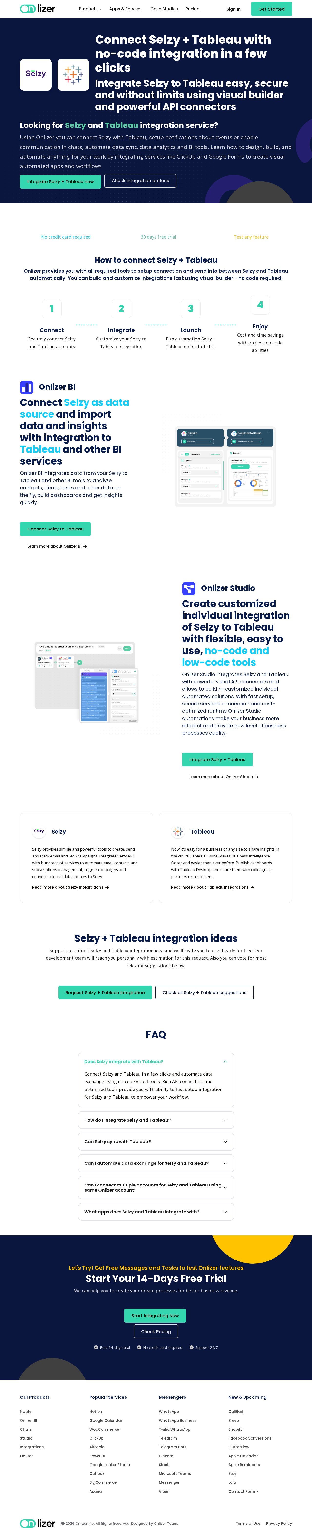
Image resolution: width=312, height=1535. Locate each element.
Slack (164, 1464)
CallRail (235, 1411)
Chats (26, 1429)
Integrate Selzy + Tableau (217, 759)
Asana (95, 1491)
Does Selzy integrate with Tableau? (123, 1062)
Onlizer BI (28, 1420)
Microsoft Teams (175, 1473)
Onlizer (26, 1456)
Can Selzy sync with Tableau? (117, 1141)
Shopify (235, 1429)
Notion (95, 1411)
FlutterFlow (238, 1447)
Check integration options (140, 181)
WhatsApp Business (178, 1420)
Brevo (233, 1420)
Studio (26, 1438)
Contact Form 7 (243, 1491)
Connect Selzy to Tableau (55, 529)
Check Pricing (156, 1331)
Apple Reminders (244, 1464)
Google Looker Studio (109, 1464)
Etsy (232, 1473)
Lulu (232, 1482)
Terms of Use (248, 1523)
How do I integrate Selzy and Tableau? (127, 1120)
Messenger (169, 1482)
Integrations (32, 1447)
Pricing (193, 9)
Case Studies (164, 9)
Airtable (96, 1447)
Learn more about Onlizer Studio (221, 777)
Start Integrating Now (155, 1316)
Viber (163, 1491)
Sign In (233, 9)
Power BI (97, 1456)
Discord (166, 1456)
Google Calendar (105, 1420)
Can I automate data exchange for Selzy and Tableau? (146, 1163)
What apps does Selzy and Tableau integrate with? (141, 1212)
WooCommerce (104, 1429)
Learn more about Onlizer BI (54, 546)
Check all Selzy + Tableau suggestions (204, 992)
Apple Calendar (243, 1456)
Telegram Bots (173, 1447)
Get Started (271, 9)
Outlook (96, 1473)
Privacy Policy (279, 1523)
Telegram (168, 1438)
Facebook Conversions (250, 1438)
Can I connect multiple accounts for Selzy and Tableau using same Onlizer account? (153, 1187)
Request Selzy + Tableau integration (105, 992)
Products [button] (88, 9)
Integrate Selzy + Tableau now (60, 182)
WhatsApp (169, 1411)
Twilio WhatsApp (174, 1429)
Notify (25, 1411)
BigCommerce (103, 1482)
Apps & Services (126, 9)
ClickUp (96, 1438)
